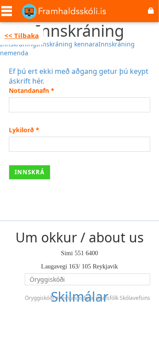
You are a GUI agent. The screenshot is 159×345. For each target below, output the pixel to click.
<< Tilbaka (21, 35)
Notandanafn (31, 90)
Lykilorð (24, 130)
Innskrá (30, 172)
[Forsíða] (64, 11)
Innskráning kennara (67, 44)
